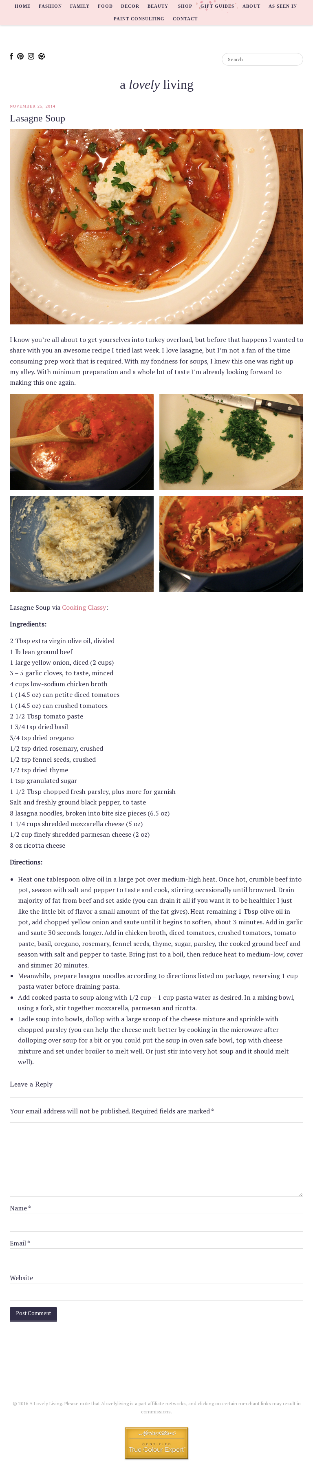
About (251, 6)
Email (20, 1243)
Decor (130, 6)
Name (20, 1207)
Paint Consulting (139, 18)
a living (157, 84)
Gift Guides (217, 6)
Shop (185, 6)
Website (21, 1277)
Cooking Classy (84, 607)
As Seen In (283, 6)
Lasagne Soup (37, 118)
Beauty (158, 6)
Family (80, 6)
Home (23, 6)
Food (105, 6)
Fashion (50, 6)
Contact (185, 18)
